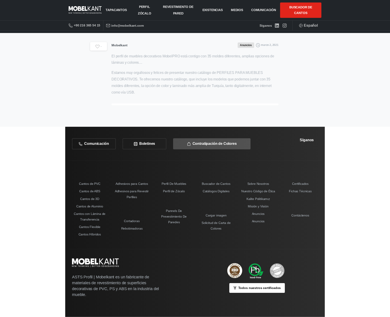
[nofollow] (298, 152)
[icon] (279, 270)
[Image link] (258, 270)
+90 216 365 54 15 (87, 25)
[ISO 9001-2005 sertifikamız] (237, 270)
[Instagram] (284, 25)
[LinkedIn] (277, 25)
